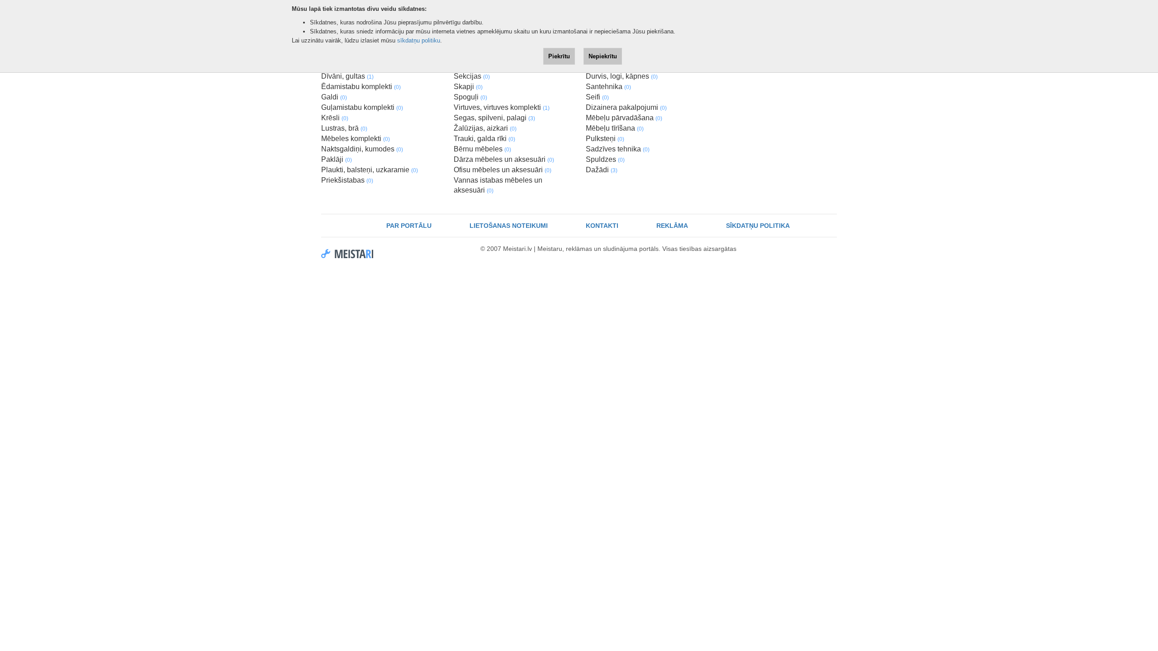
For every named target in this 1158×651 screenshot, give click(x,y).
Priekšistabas (347, 180)
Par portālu (409, 225)
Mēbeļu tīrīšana (615, 128)
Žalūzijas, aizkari (485, 128)
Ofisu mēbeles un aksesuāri (502, 170)
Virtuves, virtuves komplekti (502, 107)
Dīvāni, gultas (347, 76)
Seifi (597, 97)
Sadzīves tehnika (618, 149)
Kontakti (602, 225)
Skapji (468, 86)
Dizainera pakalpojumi (626, 107)
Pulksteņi (605, 138)
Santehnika (608, 86)
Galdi (334, 97)
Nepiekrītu (602, 56)
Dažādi (601, 170)
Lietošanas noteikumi (509, 225)
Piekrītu (559, 56)
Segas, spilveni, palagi (494, 118)
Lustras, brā (344, 128)
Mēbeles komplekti (355, 138)
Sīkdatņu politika (758, 225)
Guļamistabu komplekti (362, 107)
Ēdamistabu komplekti (361, 86)
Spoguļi (470, 97)
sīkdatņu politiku (418, 40)
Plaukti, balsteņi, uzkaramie (369, 170)
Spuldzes (605, 159)
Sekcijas (472, 76)
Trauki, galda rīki (484, 138)
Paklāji (336, 159)
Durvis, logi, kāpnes (622, 76)
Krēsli (334, 118)
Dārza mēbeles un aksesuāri (504, 159)
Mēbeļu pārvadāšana (624, 118)
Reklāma (672, 225)
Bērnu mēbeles (482, 149)
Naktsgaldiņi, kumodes (362, 149)
